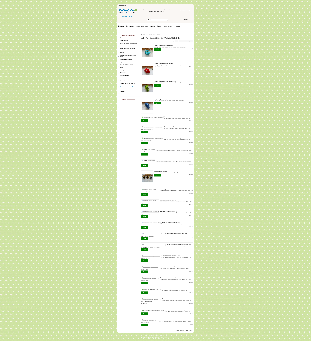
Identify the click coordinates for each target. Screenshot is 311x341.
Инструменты (123, 72)
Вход (189, 10)
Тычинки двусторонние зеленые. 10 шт (168, 211)
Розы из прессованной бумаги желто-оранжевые (174, 138)
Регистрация (182, 10)
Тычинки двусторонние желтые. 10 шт (168, 200)
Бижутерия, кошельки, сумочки (127, 88)
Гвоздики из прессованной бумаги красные (163, 63)
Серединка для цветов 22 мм (162, 160)
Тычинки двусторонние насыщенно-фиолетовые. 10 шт (178, 244)
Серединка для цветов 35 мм (160, 171)
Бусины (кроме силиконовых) (126, 46)
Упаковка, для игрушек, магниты (127, 83)
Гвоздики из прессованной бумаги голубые (163, 45)
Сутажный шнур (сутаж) (125, 80)
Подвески (122, 52)
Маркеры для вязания (125, 62)
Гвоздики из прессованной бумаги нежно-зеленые (165, 81)
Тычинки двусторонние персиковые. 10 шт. (171, 255)
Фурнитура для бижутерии (126, 59)
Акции (152, 26)
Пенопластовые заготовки (125, 78)
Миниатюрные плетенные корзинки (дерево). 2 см (175, 117)
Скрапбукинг (123, 70)
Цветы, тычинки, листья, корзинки (128, 86)
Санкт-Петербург (122, 5)
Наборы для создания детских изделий (128, 43)
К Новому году (123, 94)
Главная (121, 26)
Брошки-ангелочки (124, 40)
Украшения (122, 91)
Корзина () (187, 19)
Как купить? (130, 26)
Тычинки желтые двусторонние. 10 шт (168, 266)
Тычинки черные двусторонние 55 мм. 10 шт (172, 289)
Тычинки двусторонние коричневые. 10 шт (170, 222)
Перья (121, 67)
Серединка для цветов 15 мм (162, 149)
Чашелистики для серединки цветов (167, 319)
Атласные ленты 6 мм (124, 75)
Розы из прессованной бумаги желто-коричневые (175, 126)
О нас (159, 26)
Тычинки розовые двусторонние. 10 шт (168, 278)
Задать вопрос (167, 26)
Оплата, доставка (142, 26)
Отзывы (177, 26)
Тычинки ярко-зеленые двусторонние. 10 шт (172, 299)
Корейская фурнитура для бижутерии (128, 37)
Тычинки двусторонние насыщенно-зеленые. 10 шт (176, 233)
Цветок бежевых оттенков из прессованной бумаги (176, 310)
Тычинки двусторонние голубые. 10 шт (168, 189)
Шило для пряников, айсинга (126, 64)
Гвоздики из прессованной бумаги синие (163, 99)
